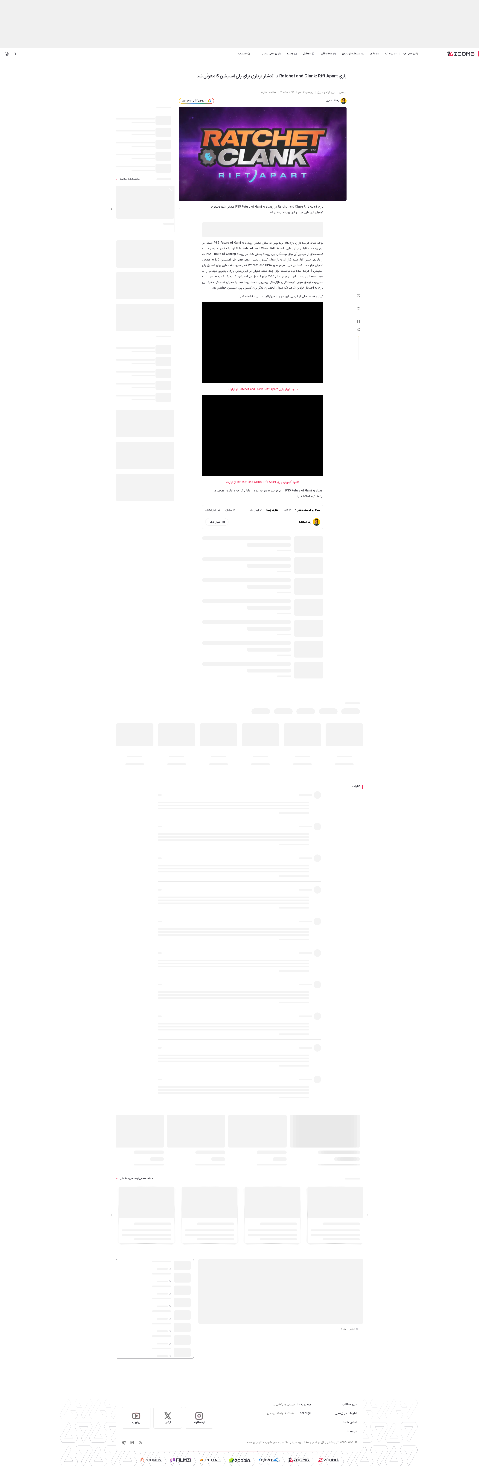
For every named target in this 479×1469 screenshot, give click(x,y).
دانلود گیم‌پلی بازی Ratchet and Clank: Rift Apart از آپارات (262, 482)
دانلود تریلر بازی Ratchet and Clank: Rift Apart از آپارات (263, 389)
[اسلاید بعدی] (111, 209)
